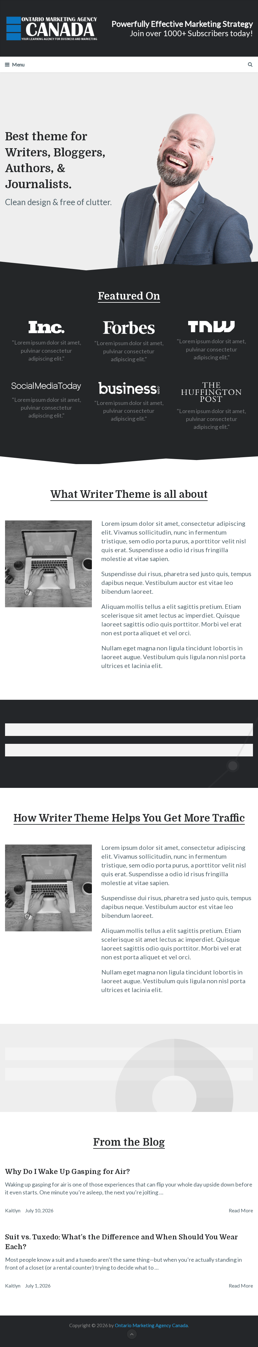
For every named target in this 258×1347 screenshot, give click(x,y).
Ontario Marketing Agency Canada (151, 1325)
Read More (241, 1210)
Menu (18, 64)
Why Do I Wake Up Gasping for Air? (67, 1172)
